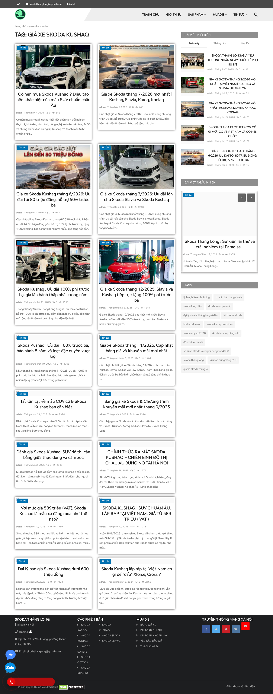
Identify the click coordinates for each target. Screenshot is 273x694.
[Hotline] (19, 4)
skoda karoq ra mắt (219, 306)
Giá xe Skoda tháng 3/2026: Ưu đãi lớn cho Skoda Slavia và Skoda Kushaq (136, 196)
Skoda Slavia (111, 635)
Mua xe (219, 14)
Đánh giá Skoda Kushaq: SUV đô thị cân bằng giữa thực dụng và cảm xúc (53, 454)
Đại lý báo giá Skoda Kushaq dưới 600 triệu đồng (53, 571)
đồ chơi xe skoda (193, 342)
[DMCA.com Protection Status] (71, 686)
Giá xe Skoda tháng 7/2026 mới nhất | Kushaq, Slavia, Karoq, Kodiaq (136, 97)
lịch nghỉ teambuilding (196, 297)
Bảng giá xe (148, 624)
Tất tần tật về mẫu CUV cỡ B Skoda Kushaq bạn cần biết (53, 404)
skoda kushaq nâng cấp (225, 333)
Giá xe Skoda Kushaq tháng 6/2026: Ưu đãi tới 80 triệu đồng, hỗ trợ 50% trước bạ (53, 199)
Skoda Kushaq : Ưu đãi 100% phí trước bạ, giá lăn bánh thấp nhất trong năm (53, 292)
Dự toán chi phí (151, 630)
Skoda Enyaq (111, 640)
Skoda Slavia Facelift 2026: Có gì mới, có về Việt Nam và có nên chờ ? (232, 131)
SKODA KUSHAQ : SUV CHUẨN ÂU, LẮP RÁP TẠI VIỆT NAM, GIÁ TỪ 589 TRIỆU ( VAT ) (136, 513)
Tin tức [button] (239, 14)
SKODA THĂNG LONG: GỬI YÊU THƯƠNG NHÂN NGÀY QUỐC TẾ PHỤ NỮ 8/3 (233, 60)
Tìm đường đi (149, 646)
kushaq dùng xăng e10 (223, 360)
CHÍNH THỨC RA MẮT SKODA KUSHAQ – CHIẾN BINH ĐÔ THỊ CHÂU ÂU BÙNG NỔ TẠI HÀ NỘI (136, 457)
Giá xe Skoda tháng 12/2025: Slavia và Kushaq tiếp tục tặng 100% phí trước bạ (136, 295)
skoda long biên (192, 306)
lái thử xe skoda (233, 315)
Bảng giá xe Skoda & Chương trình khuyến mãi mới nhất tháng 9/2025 (136, 404)
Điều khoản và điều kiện (241, 686)
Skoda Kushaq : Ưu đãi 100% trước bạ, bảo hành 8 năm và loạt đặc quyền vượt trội (53, 351)
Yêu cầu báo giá (151, 640)
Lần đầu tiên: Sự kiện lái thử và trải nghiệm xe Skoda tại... (219, 244)
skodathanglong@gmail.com (45, 4)
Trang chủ (150, 14)
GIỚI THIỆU (173, 14)
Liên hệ (71, 4)
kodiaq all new (191, 324)
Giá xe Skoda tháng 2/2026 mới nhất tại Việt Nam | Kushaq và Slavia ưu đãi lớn (232, 84)
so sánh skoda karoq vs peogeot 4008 (206, 351)
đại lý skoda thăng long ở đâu (200, 315)
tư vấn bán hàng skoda (229, 297)
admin (19, 112)
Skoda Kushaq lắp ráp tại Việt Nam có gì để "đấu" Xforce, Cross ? (136, 571)
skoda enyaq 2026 (194, 333)
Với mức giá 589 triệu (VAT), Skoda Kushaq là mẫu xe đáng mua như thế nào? (53, 513)
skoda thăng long (193, 360)
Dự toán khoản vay (153, 635)
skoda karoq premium (219, 324)
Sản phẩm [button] (196, 14)
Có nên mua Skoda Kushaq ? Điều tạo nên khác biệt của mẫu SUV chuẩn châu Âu (53, 100)
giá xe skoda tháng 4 (195, 369)
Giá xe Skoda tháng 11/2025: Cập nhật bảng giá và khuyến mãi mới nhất (136, 348)
